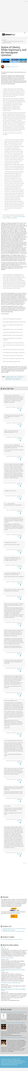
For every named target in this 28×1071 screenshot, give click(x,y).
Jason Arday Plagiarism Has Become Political (12, 939)
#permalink (19, 408)
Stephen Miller (8, 379)
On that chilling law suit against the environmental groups (13, 970)
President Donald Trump (10, 376)
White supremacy (16, 379)
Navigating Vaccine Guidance (8, 930)
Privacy (22, 1059)
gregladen (4, 40)
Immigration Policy (9, 378)
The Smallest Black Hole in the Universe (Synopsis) (13, 1022)
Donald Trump (20, 376)
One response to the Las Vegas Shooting (10, 982)
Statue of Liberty (18, 378)
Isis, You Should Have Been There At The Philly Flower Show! (13, 1038)
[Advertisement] (14, 16)
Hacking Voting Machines (7, 957)
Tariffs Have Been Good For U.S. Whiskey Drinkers (13, 931)
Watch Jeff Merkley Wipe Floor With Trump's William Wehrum (13, 990)
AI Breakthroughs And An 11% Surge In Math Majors (14, 928)
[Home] (9, 35)
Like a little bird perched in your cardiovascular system (14, 1012)
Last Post (3, 947)
